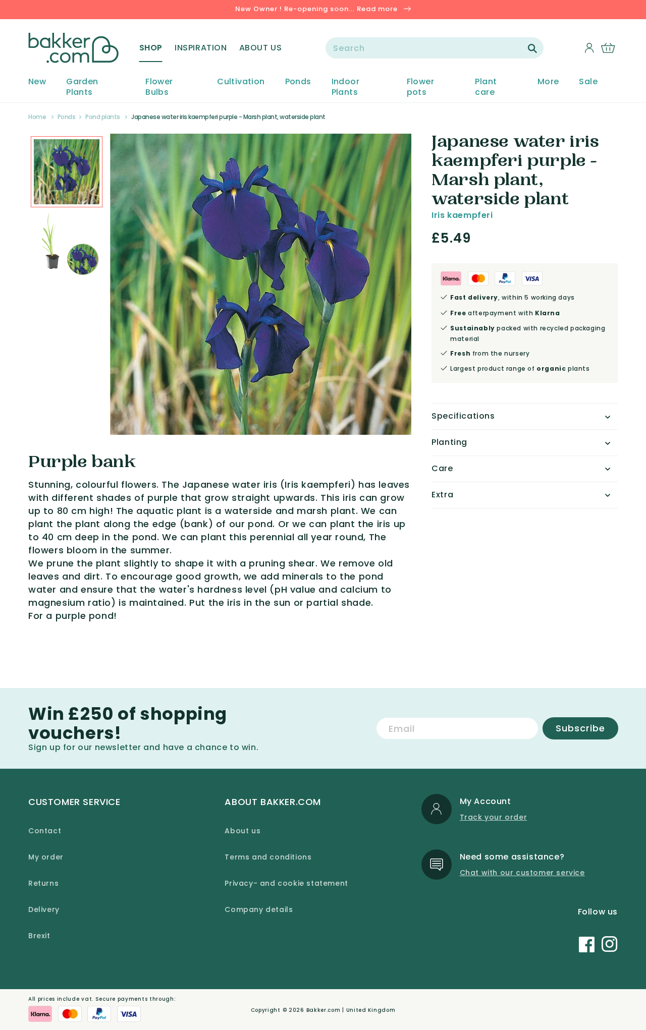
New (37, 82)
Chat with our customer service (522, 873)
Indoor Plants (345, 87)
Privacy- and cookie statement (286, 883)
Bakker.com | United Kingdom (351, 1010)
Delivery (44, 909)
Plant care (486, 87)
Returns (43, 883)
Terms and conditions (268, 857)
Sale (588, 82)
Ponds (298, 82)
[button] (151, 48)
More (548, 82)
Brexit (39, 936)
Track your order (493, 817)
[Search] (532, 48)
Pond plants (102, 116)
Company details (259, 909)
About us (242, 831)
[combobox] (435, 48)
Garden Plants (82, 87)
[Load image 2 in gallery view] (66, 172)
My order (46, 857)
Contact (44, 831)
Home (37, 116)
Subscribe (580, 728)
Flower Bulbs (159, 87)
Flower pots (420, 87)
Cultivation (240, 82)
